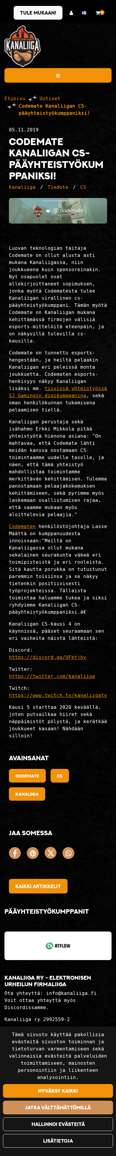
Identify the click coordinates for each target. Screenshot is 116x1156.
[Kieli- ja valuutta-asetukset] (86, 13)
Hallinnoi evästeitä (58, 1124)
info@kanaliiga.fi (71, 993)
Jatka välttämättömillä (58, 1107)
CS (83, 187)
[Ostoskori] (97, 13)
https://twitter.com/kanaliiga (52, 676)
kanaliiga (27, 794)
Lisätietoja (58, 1140)
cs (59, 776)
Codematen (22, 526)
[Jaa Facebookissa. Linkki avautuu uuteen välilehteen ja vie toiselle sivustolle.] (18, 854)
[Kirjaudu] (73, 13)
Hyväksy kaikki (58, 1091)
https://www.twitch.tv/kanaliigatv (58, 695)
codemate (27, 776)
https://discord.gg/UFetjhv (47, 657)
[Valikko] (58, 75)
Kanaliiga (22, 187)
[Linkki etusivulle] (22, 46)
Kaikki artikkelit (38, 886)
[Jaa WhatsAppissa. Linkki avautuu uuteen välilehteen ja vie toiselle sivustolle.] (69, 854)
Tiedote (58, 187)
